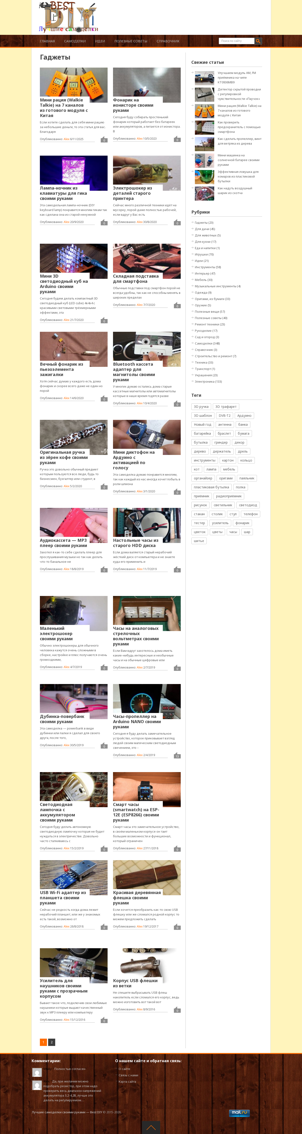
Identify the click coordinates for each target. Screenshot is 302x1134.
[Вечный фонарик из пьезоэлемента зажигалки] (74, 349)
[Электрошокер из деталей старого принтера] (147, 173)
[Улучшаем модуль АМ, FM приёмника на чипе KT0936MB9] (206, 77)
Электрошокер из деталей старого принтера (132, 193)
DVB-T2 (225, 415)
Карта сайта (127, 1081)
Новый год (202, 424)
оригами (226, 478)
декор (239, 442)
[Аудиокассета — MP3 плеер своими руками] (74, 525)
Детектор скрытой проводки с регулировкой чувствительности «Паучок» (239, 94)
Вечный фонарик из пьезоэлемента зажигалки (61, 369)
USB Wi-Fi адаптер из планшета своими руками (63, 898)
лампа (211, 469)
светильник (223, 505)
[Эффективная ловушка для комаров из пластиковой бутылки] (206, 176)
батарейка (202, 433)
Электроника (204, 381)
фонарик (242, 523)
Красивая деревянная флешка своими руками (137, 898)
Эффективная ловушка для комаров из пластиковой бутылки (238, 176)
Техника (201, 362)
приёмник (201, 496)
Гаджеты (201, 222)
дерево (200, 451)
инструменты (204, 460)
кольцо (246, 460)
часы (233, 532)
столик (217, 514)
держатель (222, 451)
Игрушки (201, 254)
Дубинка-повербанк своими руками (62, 718)
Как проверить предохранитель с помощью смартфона (239, 127)
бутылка (201, 442)
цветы (217, 532)
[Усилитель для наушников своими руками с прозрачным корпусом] (74, 965)
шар (247, 532)
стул (233, 514)
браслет (224, 433)
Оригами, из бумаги (209, 299)
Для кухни (202, 241)
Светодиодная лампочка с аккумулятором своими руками (57, 812)
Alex (66, 139)
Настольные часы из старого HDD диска (135, 542)
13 (177, 756)
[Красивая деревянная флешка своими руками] (147, 877)
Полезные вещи (207, 311)
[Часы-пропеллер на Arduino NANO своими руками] (147, 701)
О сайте (124, 1069)
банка (243, 424)
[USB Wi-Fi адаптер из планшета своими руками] (74, 877)
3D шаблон (203, 415)
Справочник (168, 41)
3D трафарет (226, 406)
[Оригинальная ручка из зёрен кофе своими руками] (74, 437)
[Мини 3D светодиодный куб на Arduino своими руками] (74, 261)
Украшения (203, 375)
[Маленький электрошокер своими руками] (74, 613)
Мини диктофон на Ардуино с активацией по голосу (134, 459)
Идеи (100, 41)
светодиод (248, 505)
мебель (229, 469)
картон (228, 460)
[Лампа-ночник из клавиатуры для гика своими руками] (74, 173)
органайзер (203, 478)
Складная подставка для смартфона (136, 278)
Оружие (201, 305)
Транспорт (203, 369)
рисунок (200, 505)
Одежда (201, 292)
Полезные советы (130, 41)
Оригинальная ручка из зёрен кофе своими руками (64, 457)
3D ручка (201, 406)
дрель (243, 451)
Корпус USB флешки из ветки (135, 983)
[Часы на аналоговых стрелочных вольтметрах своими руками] (147, 613)
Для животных (206, 235)
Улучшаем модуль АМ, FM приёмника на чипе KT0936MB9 (237, 77)
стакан (199, 514)
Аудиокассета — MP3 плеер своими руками (63, 542)
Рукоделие (203, 330)
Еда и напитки (205, 248)
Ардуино (244, 415)
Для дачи (202, 229)
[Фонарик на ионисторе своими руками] (147, 85)
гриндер (221, 442)
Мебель (201, 280)
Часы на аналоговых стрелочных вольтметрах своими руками (136, 636)
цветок (200, 532)
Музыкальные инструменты (215, 286)
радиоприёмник (229, 496)
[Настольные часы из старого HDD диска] (147, 525)
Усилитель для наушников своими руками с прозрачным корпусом (64, 988)
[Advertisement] (180, 11)
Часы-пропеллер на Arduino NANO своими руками (137, 721)
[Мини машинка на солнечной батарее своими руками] (206, 160)
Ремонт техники (207, 324)
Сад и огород (205, 337)
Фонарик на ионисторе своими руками (133, 105)
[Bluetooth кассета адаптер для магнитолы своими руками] (147, 349)
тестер (199, 523)
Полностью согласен (69, 1069)
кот (197, 469)
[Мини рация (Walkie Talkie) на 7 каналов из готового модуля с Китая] (74, 85)
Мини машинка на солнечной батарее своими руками (239, 160)
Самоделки (75, 41)
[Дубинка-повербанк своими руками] (74, 701)
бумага (243, 433)
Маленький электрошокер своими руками (56, 633)
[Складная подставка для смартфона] (147, 261)
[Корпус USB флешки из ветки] (147, 965)
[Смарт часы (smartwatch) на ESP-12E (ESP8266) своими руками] (147, 789)
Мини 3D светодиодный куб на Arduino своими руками (64, 283)
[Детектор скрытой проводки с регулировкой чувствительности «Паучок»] (206, 94)
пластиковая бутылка (211, 487)
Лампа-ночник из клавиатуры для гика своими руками (63, 193)
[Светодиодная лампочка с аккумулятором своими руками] (74, 789)
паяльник (246, 478)
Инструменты (205, 267)
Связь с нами (128, 1075)
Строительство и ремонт (213, 356)
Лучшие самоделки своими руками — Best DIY (67, 1112)
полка (240, 487)
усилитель (220, 523)
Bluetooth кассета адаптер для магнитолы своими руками (134, 371)
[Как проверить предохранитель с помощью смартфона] (206, 127)
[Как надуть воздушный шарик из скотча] (206, 193)
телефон (250, 514)
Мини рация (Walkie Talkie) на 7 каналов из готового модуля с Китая (64, 107)
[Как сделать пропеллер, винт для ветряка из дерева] (206, 143)
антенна (224, 424)
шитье (199, 541)
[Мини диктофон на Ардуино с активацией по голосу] (147, 437)
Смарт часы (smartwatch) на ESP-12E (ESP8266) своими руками (136, 812)
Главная (47, 41)
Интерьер (202, 273)
